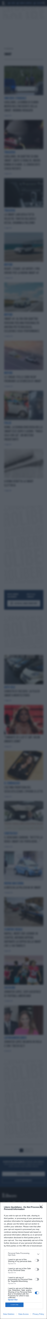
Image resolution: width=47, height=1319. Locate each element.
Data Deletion (8, 1314)
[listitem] (23, 1254)
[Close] (41, 1207)
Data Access (23, 1314)
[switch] (37, 1260)
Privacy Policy (38, 1314)
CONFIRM (14, 1304)
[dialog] (23, 1260)
